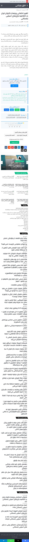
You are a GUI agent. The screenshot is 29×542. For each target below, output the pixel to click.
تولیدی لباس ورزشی (24, 215)
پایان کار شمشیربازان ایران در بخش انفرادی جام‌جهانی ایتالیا (16, 166)
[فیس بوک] (25, 147)
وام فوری (26, 229)
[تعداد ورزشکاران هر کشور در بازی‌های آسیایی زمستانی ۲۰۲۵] (7, 179)
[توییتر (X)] (22, 147)
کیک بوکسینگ (25, 228)
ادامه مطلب (14, 85)
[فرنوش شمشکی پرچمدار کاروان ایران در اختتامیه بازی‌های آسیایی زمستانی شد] (21, 179)
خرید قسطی (25, 219)
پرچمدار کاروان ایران (21, 135)
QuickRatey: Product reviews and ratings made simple (16, 209)
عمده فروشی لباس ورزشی (23, 225)
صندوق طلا (26, 221)
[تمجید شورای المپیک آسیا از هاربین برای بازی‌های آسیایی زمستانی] (21, 194)
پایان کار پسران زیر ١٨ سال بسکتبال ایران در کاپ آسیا (14, 97)
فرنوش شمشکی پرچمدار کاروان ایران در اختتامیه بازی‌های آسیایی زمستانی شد (21, 185)
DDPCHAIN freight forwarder (22, 208)
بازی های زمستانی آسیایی (20, 132)
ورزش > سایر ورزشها (21, 9)
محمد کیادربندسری (9, 135)
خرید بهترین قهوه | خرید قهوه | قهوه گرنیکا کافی (19, 218)
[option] (14, 162)
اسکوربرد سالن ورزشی (23, 211)
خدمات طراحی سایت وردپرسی (22, 216)
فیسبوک (6, 109)
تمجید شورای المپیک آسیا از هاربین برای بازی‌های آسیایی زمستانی (22, 201)
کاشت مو (26, 226)
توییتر (12, 109)
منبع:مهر (26, 74)
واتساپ (17, 109)
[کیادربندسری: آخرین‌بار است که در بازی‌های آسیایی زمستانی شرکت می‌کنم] (7, 194)
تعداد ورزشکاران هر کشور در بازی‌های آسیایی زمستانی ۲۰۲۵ (8, 185)
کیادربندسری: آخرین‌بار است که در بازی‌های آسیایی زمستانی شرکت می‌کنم (7, 201)
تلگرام (22, 109)
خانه (26, 9)
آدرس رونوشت (14, 142)
